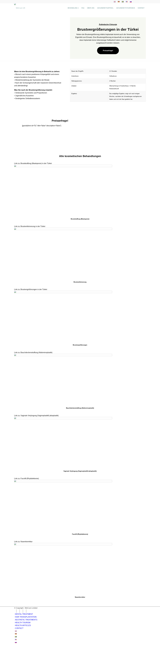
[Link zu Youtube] (144, 1)
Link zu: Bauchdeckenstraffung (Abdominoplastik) (33, 352)
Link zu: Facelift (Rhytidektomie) (26, 478)
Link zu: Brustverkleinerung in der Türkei (29, 226)
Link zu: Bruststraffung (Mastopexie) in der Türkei (33, 163)
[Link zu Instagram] (137, 1)
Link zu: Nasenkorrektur (23, 541)
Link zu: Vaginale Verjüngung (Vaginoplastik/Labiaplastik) (36, 415)
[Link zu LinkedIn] (141, 1)
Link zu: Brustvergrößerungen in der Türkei (30, 289)
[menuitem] (115, 1)
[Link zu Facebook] (134, 1)
